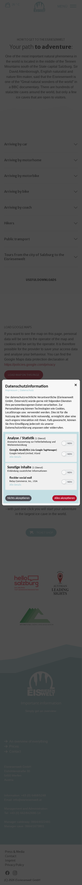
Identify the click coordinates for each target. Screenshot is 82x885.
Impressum (11, 390)
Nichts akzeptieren (18, 498)
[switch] (68, 443)
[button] (64, 443)
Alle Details (15, 457)
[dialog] (41, 442)
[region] (41, 462)
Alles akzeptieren (64, 498)
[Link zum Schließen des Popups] (76, 385)
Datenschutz (27, 390)
